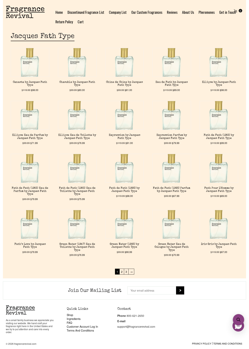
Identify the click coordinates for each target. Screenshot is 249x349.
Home (59, 12)
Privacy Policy (201, 343)
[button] (238, 319)
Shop (70, 315)
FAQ (69, 323)
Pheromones (207, 12)
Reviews (172, 12)
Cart (81, 21)
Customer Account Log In (82, 326)
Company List (118, 12)
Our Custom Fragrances (146, 12)
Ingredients (74, 319)
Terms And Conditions (80, 330)
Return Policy (64, 21)
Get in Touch (227, 12)
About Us (188, 12)
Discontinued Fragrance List (86, 12)
